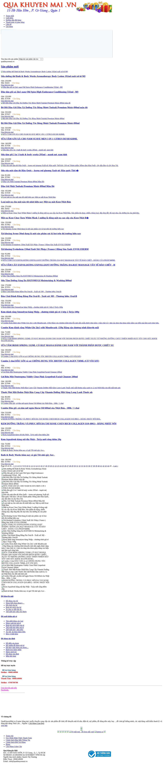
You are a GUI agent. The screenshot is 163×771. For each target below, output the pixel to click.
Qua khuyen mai (7, 85)
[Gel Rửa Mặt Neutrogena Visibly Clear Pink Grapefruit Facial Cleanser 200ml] (31, 372)
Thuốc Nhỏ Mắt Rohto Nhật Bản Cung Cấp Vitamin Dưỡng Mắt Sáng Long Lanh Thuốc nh (46, 392)
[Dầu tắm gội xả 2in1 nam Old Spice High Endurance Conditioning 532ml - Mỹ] (32, 87)
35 (87, 466)
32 (80, 466)
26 (65, 466)
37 (91, 466)
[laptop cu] (99, 732)
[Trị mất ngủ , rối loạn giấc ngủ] (81, 732)
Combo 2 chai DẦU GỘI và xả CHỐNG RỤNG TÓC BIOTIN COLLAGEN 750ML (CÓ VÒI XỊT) (50, 361)
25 (63, 466)
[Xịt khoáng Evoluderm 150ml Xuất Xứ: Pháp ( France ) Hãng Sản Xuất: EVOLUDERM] (36, 245)
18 (46, 466)
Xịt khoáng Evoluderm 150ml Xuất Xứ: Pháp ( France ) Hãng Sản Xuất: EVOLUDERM (45, 249)
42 (103, 466)
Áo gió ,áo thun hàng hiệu (15, 632)
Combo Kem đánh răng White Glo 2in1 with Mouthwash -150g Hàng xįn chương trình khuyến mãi (50, 327)
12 (32, 466)
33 (82, 466)
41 (101, 466)
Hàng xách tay (11, 652)
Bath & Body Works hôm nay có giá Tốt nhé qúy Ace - (28, 455)
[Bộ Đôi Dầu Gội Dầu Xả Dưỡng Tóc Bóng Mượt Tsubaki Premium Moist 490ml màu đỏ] (35, 103)
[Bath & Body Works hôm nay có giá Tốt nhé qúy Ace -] (23, 450)
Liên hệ (8, 24)
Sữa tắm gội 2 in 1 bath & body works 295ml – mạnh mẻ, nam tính (34, 154)
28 (70, 466)
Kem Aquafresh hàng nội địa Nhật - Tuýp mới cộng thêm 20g (31, 439)
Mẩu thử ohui (11, 656)
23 (58, 466)
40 (99, 466)
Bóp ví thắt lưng (12, 634)
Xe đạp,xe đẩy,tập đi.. (14, 609)
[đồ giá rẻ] (61, 732)
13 (34, 466)
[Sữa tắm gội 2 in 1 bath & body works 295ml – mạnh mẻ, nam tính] (27, 150)
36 (89, 466)
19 (49, 466)
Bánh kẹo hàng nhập (13, 650)
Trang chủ (9, 736)
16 (41, 466)
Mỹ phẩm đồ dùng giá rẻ (15, 645)
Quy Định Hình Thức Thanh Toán (19, 738)
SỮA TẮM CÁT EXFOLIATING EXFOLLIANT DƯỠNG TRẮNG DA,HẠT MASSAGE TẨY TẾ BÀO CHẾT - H (58, 265)
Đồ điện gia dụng (12, 643)
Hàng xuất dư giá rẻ (13, 623)
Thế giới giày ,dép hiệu (14, 630)
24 (60, 466)
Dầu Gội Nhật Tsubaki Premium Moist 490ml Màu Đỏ (27, 186)
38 (94, 466)
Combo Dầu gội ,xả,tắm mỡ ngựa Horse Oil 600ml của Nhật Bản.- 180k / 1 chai (40, 408)
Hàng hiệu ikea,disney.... (15, 603)
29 (72, 466)
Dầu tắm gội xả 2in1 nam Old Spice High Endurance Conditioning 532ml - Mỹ (40, 92)
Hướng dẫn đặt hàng (13, 20)
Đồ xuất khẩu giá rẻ (9, 616)
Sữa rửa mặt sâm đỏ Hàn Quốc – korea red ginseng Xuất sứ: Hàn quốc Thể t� (40, 170)
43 (106, 466)
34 (84, 466)
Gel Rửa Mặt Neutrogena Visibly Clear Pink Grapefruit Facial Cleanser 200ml (39, 376)
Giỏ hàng (9, 27)
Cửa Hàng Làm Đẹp (36, 723)
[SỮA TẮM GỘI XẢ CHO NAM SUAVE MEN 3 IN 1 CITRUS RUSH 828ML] (33, 134)
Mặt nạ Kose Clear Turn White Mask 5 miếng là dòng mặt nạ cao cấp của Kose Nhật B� (45, 218)
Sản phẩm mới (10, 66)
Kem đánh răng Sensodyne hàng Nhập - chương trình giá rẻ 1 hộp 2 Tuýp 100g (40, 312)
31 (77, 466)
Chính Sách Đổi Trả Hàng (16, 742)
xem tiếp (4, 726)
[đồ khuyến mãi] (58, 732)
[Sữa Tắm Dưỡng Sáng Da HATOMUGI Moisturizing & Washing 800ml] (29, 276)
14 (37, 466)
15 (39, 466)
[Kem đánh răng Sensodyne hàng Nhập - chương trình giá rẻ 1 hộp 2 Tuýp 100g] (32, 307)
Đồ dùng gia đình (8, 639)
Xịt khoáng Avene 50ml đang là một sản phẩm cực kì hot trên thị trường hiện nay (41, 233)
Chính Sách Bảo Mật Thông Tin (18, 740)
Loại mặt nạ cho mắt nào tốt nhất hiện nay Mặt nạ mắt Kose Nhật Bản (36, 202)
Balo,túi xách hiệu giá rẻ (15, 625)
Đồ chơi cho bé (11, 605)
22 (56, 466)
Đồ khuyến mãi (7, 596)
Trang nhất (10, 16)
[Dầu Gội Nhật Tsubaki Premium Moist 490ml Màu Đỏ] (22, 182)
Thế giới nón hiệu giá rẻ (15, 627)
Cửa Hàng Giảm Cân (14, 746)
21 (53, 466)
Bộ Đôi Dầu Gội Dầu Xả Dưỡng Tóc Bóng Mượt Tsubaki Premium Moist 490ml (40, 123)
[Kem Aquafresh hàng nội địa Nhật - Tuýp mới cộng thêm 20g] (25, 435)
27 (68, 466)
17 (44, 466)
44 (108, 466)
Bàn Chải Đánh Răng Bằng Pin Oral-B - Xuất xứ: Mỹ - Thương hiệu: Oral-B (39, 296)
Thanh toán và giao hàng (15, 22)
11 (29, 466)
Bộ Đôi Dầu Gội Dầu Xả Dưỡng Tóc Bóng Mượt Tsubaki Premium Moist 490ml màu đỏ (44, 107)
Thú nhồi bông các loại (14, 621)
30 (75, 466)
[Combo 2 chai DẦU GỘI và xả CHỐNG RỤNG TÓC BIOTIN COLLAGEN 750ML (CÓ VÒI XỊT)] (41, 356)
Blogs (8, 744)
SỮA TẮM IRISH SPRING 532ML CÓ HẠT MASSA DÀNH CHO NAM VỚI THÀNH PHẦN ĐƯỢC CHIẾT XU (57, 345)
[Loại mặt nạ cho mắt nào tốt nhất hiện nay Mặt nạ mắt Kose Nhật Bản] (28, 197)
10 (27, 466)
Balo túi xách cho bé (13, 607)
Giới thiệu (9, 18)
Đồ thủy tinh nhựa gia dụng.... (17, 647)
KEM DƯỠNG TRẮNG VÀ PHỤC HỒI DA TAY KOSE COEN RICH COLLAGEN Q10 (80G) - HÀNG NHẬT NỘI (58, 423)
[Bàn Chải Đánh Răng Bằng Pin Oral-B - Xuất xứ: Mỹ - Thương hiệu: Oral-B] (31, 292)
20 (51, 466)
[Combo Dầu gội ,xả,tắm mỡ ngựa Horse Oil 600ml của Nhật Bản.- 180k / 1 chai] (32, 403)
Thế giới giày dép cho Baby (16, 612)
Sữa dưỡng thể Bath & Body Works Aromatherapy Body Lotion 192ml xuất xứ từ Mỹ (43, 76)
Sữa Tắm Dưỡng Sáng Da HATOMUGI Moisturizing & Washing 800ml (36, 280)
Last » (115, 466)
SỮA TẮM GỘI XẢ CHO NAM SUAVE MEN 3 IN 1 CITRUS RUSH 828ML (39, 139)
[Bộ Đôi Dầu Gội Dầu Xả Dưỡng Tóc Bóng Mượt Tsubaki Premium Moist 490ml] (32, 118)
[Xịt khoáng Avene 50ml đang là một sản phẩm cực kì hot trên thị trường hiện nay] (32, 229)
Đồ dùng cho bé (12, 601)
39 (96, 466)
